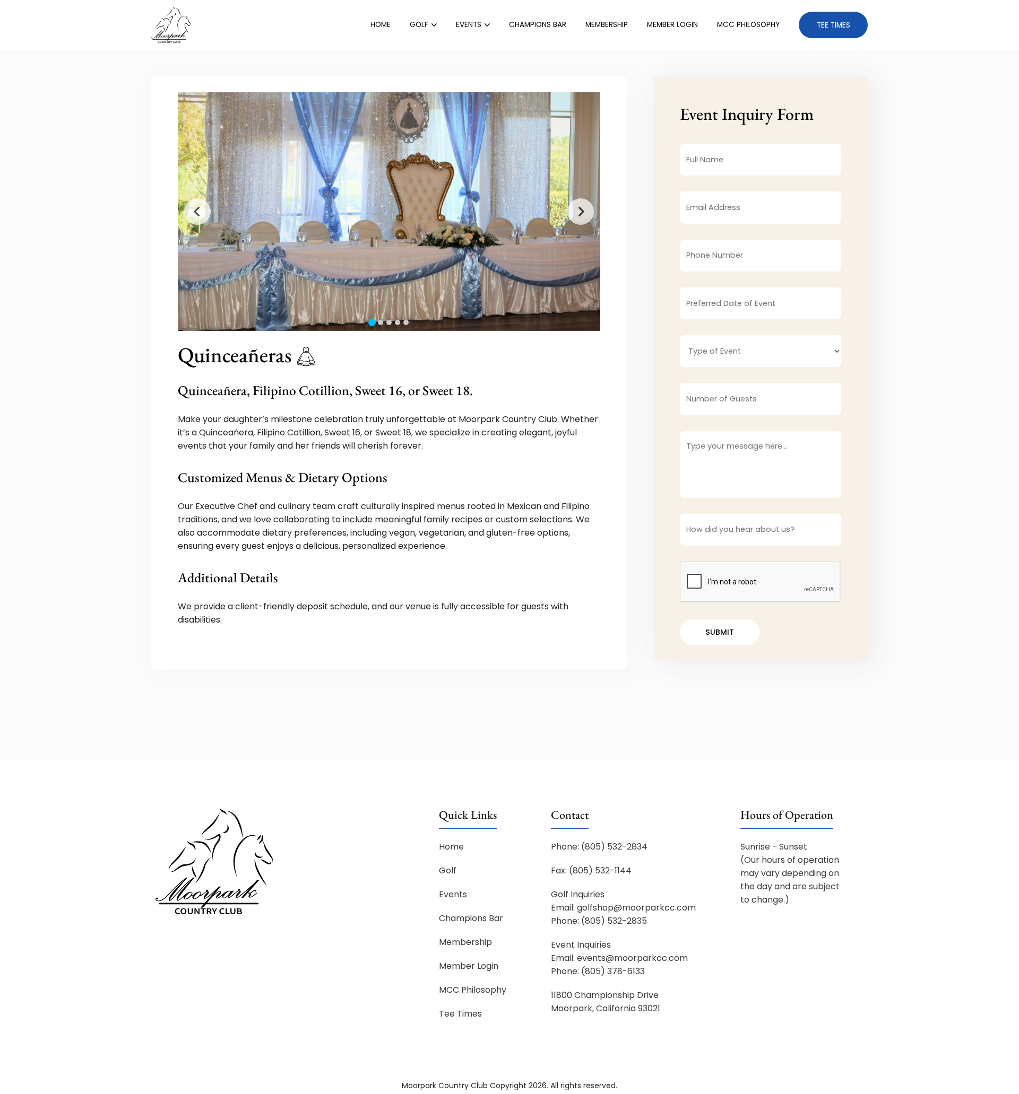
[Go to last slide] (197, 211)
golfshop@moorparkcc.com (636, 908)
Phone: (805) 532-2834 (599, 847)
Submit (719, 632)
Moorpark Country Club (445, 1085)
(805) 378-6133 (613, 971)
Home (380, 25)
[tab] (372, 322)
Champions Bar (537, 25)
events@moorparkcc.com (632, 958)
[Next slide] (580, 211)
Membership (606, 25)
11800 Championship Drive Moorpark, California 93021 (605, 1001)
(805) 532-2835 (614, 921)
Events (468, 25)
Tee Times (833, 25)
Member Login (672, 25)
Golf (419, 25)
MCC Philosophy (748, 25)
